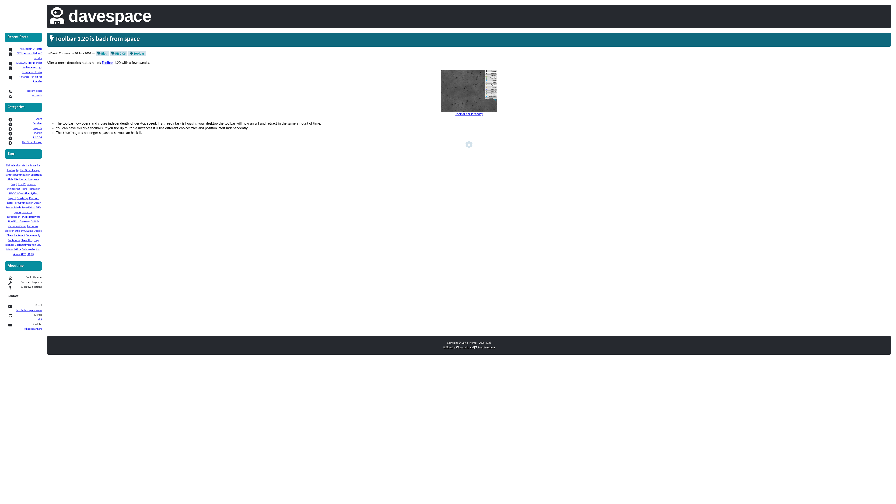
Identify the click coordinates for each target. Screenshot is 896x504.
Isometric (27, 212)
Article (17, 249)
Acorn (16, 254)
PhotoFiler (12, 203)
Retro (24, 189)
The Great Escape (32, 142)
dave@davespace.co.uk (29, 310)
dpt (40, 319)
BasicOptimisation (25, 245)
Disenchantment (16, 235)
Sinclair (23, 179)
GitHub (35, 221)
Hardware (34, 217)
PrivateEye (22, 198)
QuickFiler (24, 193)
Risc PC (22, 184)
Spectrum (36, 175)
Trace (33, 165)
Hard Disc (13, 221)
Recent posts (34, 91)
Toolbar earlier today (469, 114)
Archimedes (28, 249)
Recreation (34, 189)
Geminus (13, 226)
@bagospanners (33, 329)
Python (38, 133)
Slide (10, 179)
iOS (8, 165)
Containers (14, 240)
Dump (29, 231)
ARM (39, 119)
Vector (25, 165)
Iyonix (17, 212)
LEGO (38, 207)
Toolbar (11, 170)
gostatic (464, 347)
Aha (38, 249)
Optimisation (25, 203)
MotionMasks (13, 207)
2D (32, 254)
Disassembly (33, 235)
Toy (38, 165)
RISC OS (37, 137)
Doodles (37, 123)
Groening (25, 221)
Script (14, 184)
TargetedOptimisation (17, 175)
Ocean (37, 203)
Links (31, 207)
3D (28, 254)
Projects (37, 128)
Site (16, 179)
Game (22, 226)
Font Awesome (486, 347)
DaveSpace (109, 16)
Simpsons (33, 179)
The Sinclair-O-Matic (30, 49)
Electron (9, 231)
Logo (25, 207)
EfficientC (20, 231)
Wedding (16, 165)
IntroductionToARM (17, 217)
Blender (9, 245)
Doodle (38, 231)
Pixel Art (34, 198)
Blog (36, 240)
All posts (37, 95)
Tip (17, 170)
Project (12, 198)
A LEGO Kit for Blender (29, 63)
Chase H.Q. (27, 240)
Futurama (32, 226)
